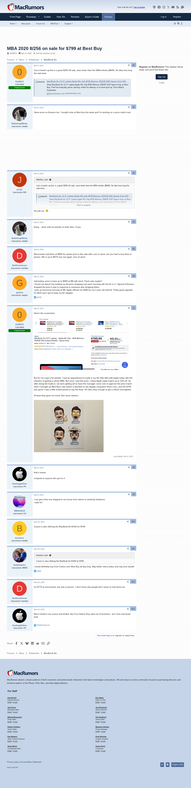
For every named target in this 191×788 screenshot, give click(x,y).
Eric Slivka (100, 698)
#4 (134, 222)
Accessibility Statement (31, 762)
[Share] (128, 65)
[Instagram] (163, 7)
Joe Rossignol (101, 707)
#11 (133, 549)
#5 (134, 249)
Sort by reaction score (45, 53)
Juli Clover (11, 707)
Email (9, 702)
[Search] (178, 23)
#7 (134, 308)
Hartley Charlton (13, 727)
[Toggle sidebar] (182, 23)
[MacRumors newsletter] (182, 7)
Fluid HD (15, 767)
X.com (15, 702)
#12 (133, 582)
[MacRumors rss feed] (177, 7)
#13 (133, 609)
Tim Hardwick (101, 717)
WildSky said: (42, 180)
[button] (30, 16)
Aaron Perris (100, 746)
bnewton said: (42, 555)
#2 (134, 107)
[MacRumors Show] (154, 7)
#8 (134, 467)
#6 (134, 276)
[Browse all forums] (174, 23)
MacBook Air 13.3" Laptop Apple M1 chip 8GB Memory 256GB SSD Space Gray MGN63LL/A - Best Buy (95, 81)
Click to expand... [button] (84, 205)
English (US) (177, 764)
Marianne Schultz (102, 727)
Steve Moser (12, 746)
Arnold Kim (11, 698)
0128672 (13, 53)
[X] (168, 7)
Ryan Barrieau (101, 736)
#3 (134, 173)
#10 (133, 521)
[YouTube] (172, 7)
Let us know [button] (139, 7)
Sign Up (161, 77)
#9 (134, 494)
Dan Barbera (12, 736)
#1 (134, 65)
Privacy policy (13, 762)
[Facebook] (159, 7)
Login (161, 82)
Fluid (8, 767)
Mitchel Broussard (14, 717)
